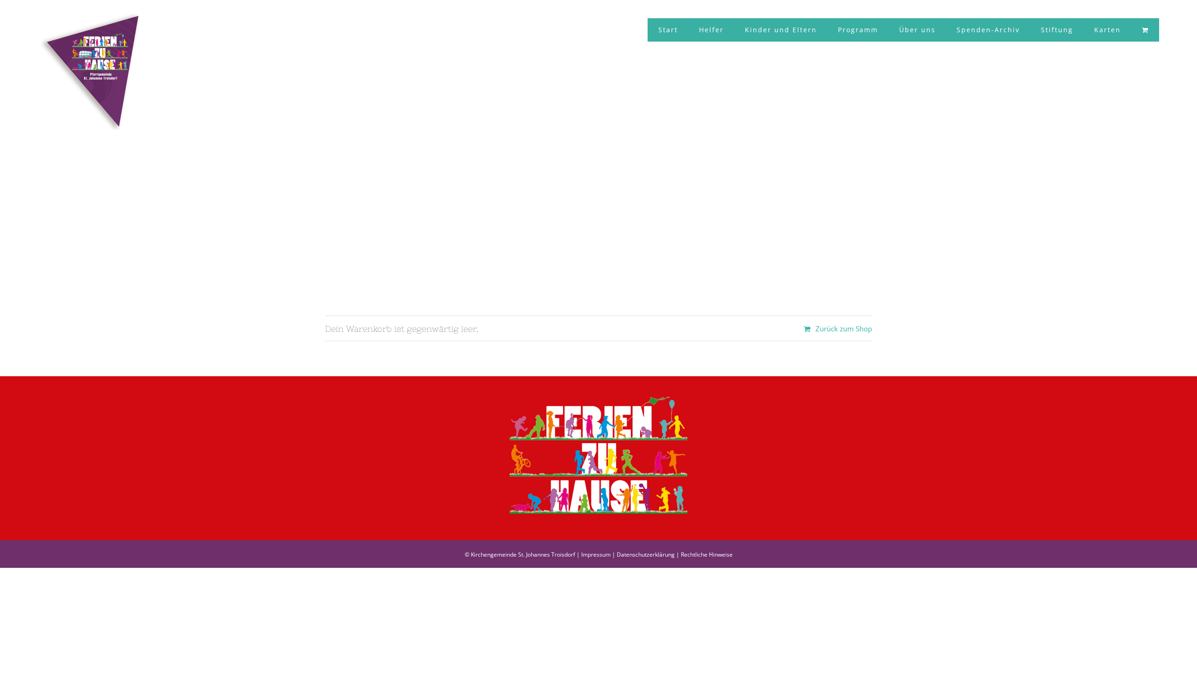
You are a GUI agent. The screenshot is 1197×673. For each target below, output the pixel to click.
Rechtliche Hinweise (707, 554)
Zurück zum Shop (843, 328)
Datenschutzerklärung (646, 554)
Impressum (596, 554)
